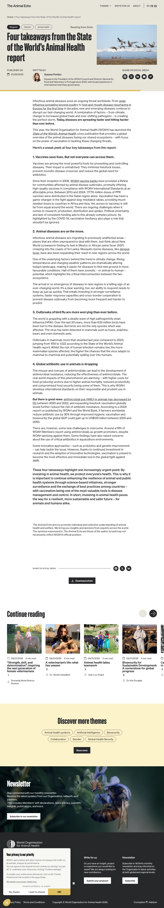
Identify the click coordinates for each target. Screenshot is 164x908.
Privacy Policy (14, 902)
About (137, 5)
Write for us (122, 5)
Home (10, 16)
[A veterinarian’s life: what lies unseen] (62, 657)
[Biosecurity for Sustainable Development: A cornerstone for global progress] (139, 657)
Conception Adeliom (145, 902)
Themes (104, 5)
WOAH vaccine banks (84, 181)
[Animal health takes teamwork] (101, 657)
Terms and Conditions (34, 902)
